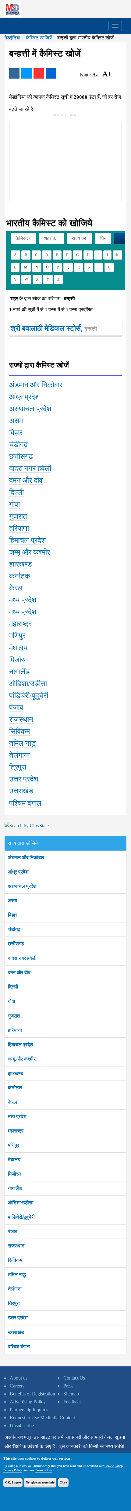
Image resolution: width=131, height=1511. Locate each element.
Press (68, 1385)
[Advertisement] (55, 160)
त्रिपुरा (14, 1303)
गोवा (11, 1001)
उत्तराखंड (16, 1332)
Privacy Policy (12, 1470)
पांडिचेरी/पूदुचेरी (21, 1217)
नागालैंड (15, 1188)
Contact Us (74, 1377)
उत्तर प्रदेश (17, 1317)
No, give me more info (40, 1482)
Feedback (72, 1401)
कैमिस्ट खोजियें (39, 37)
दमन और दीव (19, 972)
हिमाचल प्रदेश (20, 1044)
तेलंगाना (15, 1288)
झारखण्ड (15, 1073)
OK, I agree (13, 1482)
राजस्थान (16, 1245)
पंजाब (12, 1231)
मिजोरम (14, 1174)
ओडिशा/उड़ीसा (21, 1202)
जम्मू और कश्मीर (22, 1059)
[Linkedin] (51, 73)
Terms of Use (43, 1470)
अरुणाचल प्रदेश (22, 886)
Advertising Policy (28, 1401)
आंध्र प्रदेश (18, 871)
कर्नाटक (15, 1087)
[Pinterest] (39, 73)
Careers (17, 1385)
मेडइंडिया (12, 37)
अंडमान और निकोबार (26, 857)
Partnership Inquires (29, 1409)
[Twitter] (26, 73)
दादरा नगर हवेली (22, 958)
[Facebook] (14, 73)
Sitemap (71, 1393)
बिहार (12, 915)
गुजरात (14, 1015)
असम (12, 900)
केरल (12, 1102)
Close (63, 1482)
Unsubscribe (22, 1425)
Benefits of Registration (32, 1393)
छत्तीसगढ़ (16, 943)
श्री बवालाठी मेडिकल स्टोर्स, (54, 328)
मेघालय (14, 1159)
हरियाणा (15, 1030)
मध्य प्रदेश (17, 1116)
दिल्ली (13, 986)
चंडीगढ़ (14, 929)
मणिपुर (13, 1145)
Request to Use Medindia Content (42, 1417)
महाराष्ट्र (15, 1130)
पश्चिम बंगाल (19, 1346)
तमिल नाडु (17, 1274)
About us (18, 1377)
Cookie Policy (113, 1466)
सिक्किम (15, 1260)
